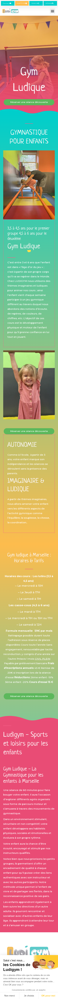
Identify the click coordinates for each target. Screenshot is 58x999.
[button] (52, 11)
